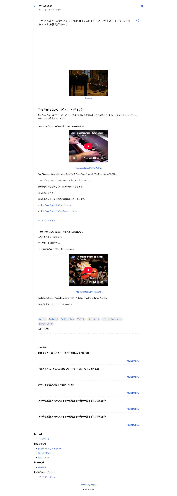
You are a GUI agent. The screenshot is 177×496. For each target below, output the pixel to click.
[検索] (142, 6)
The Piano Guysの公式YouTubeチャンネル (59, 211)
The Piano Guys (67, 319)
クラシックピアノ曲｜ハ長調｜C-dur (56, 384)
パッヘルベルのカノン (112, 319)
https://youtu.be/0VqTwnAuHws (88, 168)
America (42, 319)
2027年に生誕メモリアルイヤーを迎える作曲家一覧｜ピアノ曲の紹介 (72, 416)
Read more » (133, 361)
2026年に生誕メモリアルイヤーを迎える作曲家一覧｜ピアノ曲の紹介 (72, 400)
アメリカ (81, 319)
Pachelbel (53, 319)
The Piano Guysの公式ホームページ (56, 205)
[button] (137, 20)
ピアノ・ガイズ (46, 324)
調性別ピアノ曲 (45, 453)
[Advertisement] (88, 47)
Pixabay (88, 98)
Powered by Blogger (88, 485)
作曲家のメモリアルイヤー (49, 448)
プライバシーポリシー (47, 477)
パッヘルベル (93, 319)
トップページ (44, 439)
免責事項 (42, 467)
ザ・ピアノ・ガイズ (46, 220)
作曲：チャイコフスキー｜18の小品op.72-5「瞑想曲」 (64, 353)
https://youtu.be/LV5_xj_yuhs (88, 292)
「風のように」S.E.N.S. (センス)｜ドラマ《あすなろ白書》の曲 (68, 368)
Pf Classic (45, 5)
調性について (44, 457)
